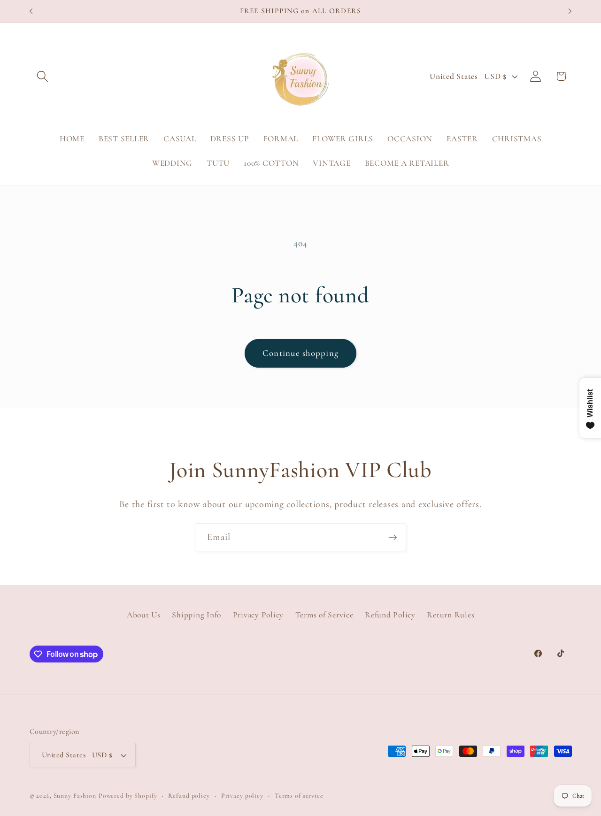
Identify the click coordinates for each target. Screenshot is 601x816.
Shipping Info (196, 615)
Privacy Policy (258, 615)
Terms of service (299, 796)
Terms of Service (324, 615)
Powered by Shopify (128, 796)
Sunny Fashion (75, 796)
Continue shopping (300, 353)
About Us (144, 615)
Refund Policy (390, 615)
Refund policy (188, 796)
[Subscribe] (393, 537)
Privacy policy (242, 796)
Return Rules (450, 615)
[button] (42, 76)
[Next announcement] (570, 11)
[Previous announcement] (31, 11)
